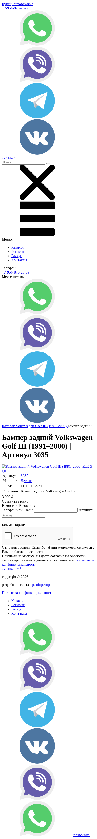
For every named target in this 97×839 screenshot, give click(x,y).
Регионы (18, 252)
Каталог (17, 247)
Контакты (19, 260)
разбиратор (41, 585)
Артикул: (86, 510)
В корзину (19, 505)
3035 (24, 476)
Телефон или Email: (17, 510)
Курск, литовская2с (17, 4)
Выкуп (16, 256)
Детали (26, 481)
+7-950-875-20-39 (15, 8)
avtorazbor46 (11, 569)
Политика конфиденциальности (27, 593)
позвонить (81, 835)
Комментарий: (13, 525)
